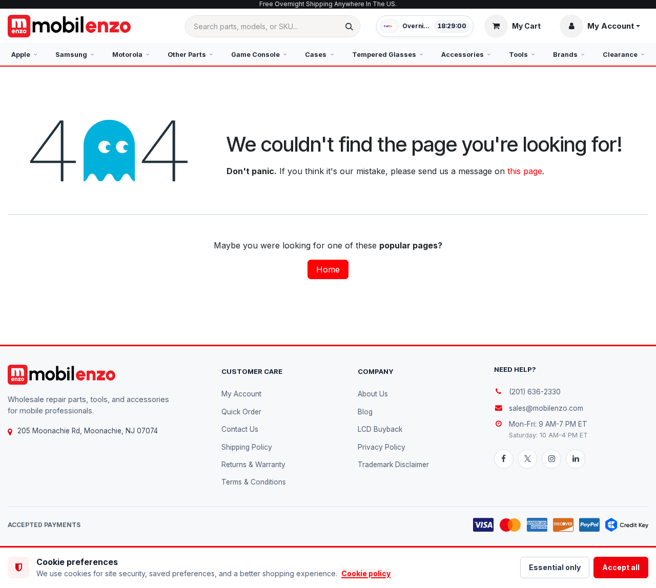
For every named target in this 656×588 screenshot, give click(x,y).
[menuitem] (24, 55)
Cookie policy (366, 573)
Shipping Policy (246, 447)
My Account (241, 394)
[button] (599, 26)
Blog (365, 412)
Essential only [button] (555, 567)
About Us (373, 394)
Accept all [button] (621, 567)
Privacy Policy (381, 447)
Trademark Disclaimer (393, 464)
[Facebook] (504, 459)
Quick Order (241, 412)
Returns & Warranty (253, 464)
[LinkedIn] (575, 459)
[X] (527, 459)
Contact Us (239, 429)
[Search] (349, 26)
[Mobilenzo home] (61, 375)
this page (524, 171)
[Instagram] (551, 459)
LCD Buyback (380, 429)
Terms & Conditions (253, 482)
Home (328, 269)
